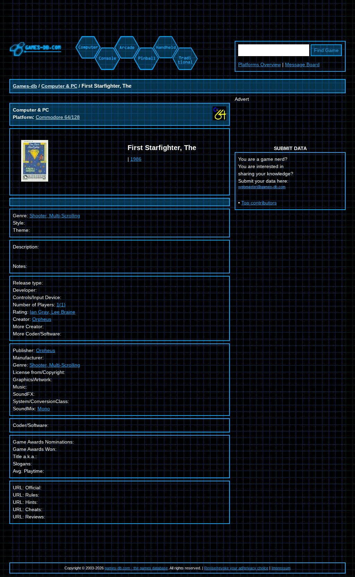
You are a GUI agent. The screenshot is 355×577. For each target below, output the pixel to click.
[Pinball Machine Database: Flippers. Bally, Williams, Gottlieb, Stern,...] (146, 39)
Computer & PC (59, 86)
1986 (135, 159)
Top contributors (259, 203)
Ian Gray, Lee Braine (52, 312)
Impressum (281, 568)
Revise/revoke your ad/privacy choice (236, 568)
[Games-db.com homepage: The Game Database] (35, 55)
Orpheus (41, 319)
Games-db (25, 86)
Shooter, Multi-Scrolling (54, 365)
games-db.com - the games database (136, 568)
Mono (43, 408)
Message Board (302, 64)
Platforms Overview (259, 64)
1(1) (61, 304)
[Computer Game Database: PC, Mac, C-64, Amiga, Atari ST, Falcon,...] (87, 39)
